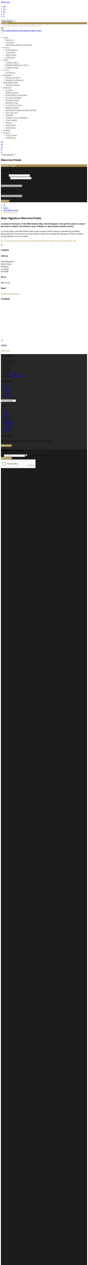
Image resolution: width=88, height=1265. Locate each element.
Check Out (5, 178)
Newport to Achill (13, 77)
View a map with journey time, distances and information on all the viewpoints (39, 240)
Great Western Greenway (16, 95)
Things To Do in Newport (17, 117)
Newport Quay (12, 102)
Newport (7, 87)
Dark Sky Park (12, 112)
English (6, 388)
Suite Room (10, 57)
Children (4, 190)
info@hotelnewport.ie (10, 294)
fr (4, 14)
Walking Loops (12, 92)
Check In (4, 175)
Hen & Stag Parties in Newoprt (19, 45)
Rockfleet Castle (12, 100)
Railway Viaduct (12, 107)
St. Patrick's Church (14, 105)
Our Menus (10, 72)
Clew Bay (9, 115)
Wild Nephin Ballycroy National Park (21, 110)
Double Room (11, 50)
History (9, 122)
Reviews (6, 130)
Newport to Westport (15, 80)
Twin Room (10, 52)
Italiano (6, 396)
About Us (10, 40)
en (4, 9)
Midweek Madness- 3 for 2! (17, 65)
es (4, 11)
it (3, 16)
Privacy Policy (11, 135)
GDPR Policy (11, 137)
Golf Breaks (11, 127)
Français (6, 393)
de (4, 6)
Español (6, 391)
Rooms (6, 47)
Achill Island (11, 125)
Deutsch (6, 386)
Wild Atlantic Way (10, 82)
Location (9, 90)
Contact (6, 132)
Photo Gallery (11, 120)
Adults (3, 180)
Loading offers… (12, 62)
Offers (6, 60)
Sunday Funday (12, 67)
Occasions (10, 42)
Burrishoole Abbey (14, 97)
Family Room (11, 55)
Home (6, 37)
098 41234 (5, 2)
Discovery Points (13, 85)
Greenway (7, 75)
